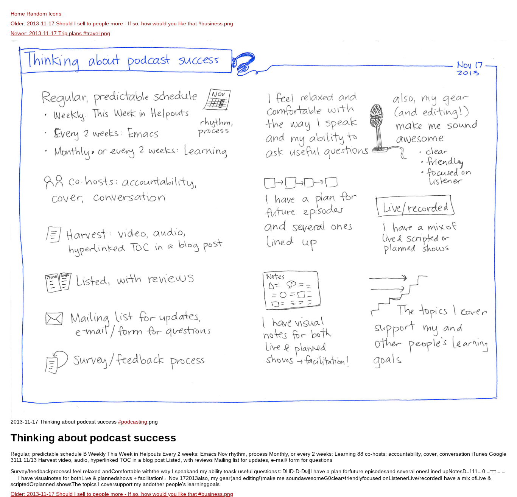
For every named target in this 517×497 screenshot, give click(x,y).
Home (18, 14)
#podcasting (132, 422)
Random (36, 14)
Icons (54, 14)
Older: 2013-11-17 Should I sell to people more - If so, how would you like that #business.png (122, 23)
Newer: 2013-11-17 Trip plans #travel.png (60, 33)
